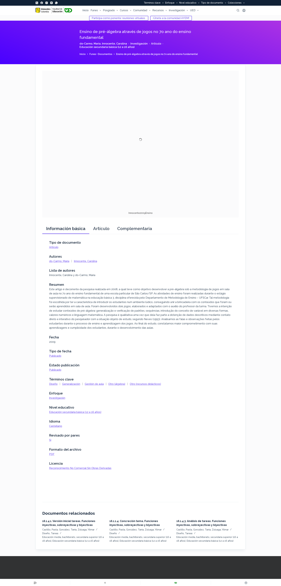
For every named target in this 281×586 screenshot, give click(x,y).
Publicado (55, 355)
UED (192, 10)
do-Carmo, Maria (90, 43)
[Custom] (35, 583)
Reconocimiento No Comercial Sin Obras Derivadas (80, 468)
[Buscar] (238, 10)
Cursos (124, 10)
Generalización (71, 384)
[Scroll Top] (246, 583)
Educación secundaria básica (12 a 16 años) (107, 47)
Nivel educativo (187, 3)
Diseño (53, 384)
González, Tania (68, 529)
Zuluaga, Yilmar (86, 529)
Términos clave (152, 3)
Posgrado (109, 10)
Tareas (54, 533)
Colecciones (234, 3)
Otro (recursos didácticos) (145, 384)
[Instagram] (46, 3)
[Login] (243, 10)
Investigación (177, 10)
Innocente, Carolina (114, 43)
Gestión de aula (94, 384)
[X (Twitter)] (37, 3)
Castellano (55, 426)
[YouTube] (51, 3)
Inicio (85, 10)
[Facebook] (41, 3)
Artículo (156, 43)
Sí (50, 440)
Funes (94, 10)
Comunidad (140, 10)
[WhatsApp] (56, 3)
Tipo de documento (212, 3)
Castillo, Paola (50, 529)
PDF (51, 454)
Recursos (158, 10)
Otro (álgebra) (116, 384)
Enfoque (169, 3)
